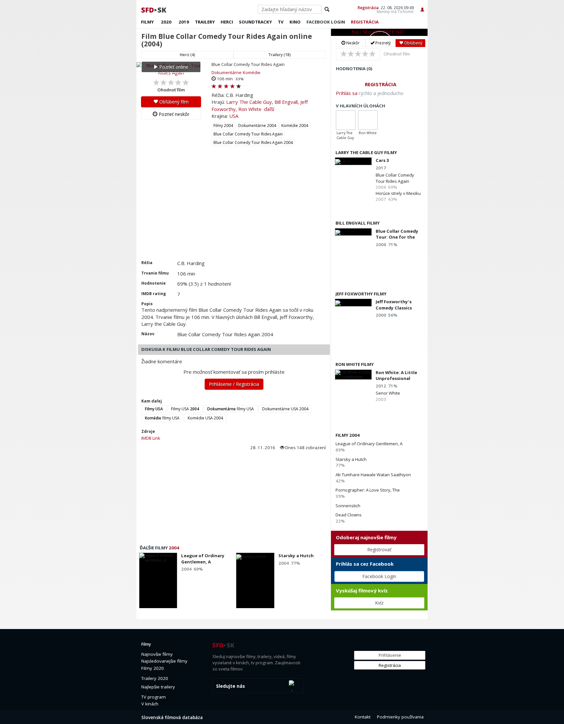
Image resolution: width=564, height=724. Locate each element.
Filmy (147, 22)
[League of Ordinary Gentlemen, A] (158, 582)
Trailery (205, 22)
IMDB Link (150, 438)
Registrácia (368, 7)
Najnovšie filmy (157, 654)
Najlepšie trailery (158, 687)
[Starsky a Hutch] (255, 582)
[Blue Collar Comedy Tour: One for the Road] (353, 232)
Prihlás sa (346, 93)
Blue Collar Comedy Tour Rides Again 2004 (253, 142)
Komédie (251, 72)
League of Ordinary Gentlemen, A (369, 444)
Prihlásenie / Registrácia (234, 384)
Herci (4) (187, 54)
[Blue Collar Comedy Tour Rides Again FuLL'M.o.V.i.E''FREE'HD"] (379, 32)
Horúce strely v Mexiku (398, 193)
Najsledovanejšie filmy (164, 661)
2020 (166, 22)
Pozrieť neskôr (173, 114)
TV (281, 22)
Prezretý (382, 43)
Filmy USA (185, 409)
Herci (227, 22)
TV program (153, 697)
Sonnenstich (348, 506)
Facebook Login (379, 576)
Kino (295, 22)
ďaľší (269, 109)
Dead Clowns (349, 515)
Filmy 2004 (223, 125)
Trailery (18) (279, 54)
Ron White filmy (355, 364)
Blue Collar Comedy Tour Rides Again (248, 134)
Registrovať (379, 549)
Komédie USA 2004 (205, 418)
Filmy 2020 (152, 668)
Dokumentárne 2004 (257, 125)
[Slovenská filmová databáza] (154, 9)
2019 (184, 22)
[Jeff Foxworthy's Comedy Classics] (353, 302)
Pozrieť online (173, 67)
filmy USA (230, 409)
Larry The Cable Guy (249, 102)
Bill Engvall (286, 102)
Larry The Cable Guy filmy (366, 152)
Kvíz (379, 603)
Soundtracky (255, 22)
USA (233, 116)
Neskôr (352, 43)
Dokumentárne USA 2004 (285, 409)
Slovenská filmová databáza (172, 717)
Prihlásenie (390, 655)
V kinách (149, 704)
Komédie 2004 (294, 125)
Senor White (388, 393)
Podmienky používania (400, 717)
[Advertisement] (233, 211)
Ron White (249, 109)
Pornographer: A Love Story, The (368, 490)
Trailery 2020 (154, 678)
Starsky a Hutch (351, 459)
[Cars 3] (353, 161)
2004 (174, 548)
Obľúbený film (173, 102)
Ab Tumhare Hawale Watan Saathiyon (373, 475)
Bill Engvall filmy (358, 223)
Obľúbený (412, 43)
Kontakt (362, 717)
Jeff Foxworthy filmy (361, 294)
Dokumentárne (227, 72)
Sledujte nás (230, 686)
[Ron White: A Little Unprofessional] (353, 375)
